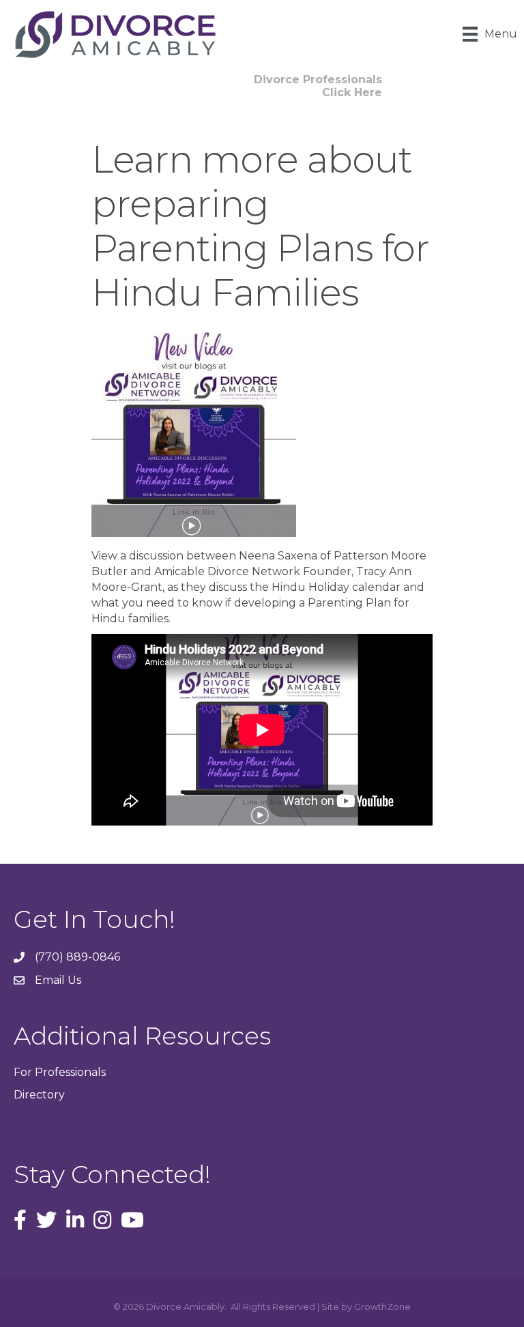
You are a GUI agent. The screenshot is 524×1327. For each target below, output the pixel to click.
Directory (39, 1094)
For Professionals (60, 1072)
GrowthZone (382, 1306)
